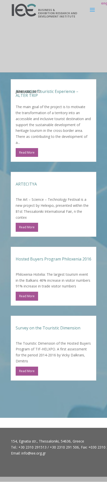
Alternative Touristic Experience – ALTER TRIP (47, 93)
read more (27, 152)
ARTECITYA (26, 184)
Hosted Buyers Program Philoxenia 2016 (53, 259)
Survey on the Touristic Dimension (48, 328)
